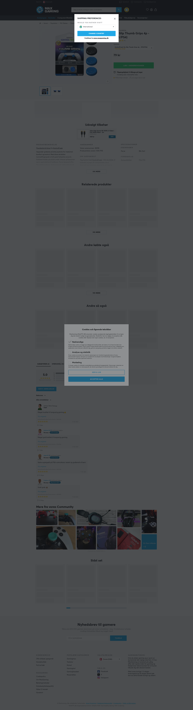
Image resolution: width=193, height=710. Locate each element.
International (88, 27)
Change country (96, 33)
